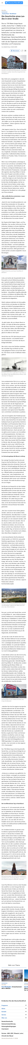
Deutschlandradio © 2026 (10, 1038)
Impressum (5, 1029)
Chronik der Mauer (7, 1036)
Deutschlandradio (7, 1021)
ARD (8, 1033)
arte (21, 1033)
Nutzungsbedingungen (9, 1026)
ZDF (12, 1033)
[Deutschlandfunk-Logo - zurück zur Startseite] (14, 2)
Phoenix (17, 1033)
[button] (2, 3)
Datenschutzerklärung (8, 1024)
